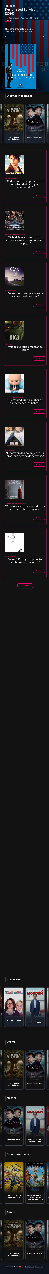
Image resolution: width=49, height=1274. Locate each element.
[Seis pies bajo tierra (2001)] (35, 1003)
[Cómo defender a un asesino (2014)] (35, 1121)
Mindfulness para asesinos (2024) (35, 138)
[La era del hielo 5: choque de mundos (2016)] (35, 1177)
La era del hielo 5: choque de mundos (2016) (35, 1197)
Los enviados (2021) (14, 137)
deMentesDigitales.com (34, 1267)
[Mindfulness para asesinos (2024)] (35, 119)
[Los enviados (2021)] (13, 119)
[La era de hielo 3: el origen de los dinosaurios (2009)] (13, 1177)
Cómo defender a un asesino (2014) (35, 1140)
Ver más (39, 196)
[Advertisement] (25, 597)
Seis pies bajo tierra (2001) (35, 1022)
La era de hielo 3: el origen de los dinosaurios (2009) (14, 1197)
